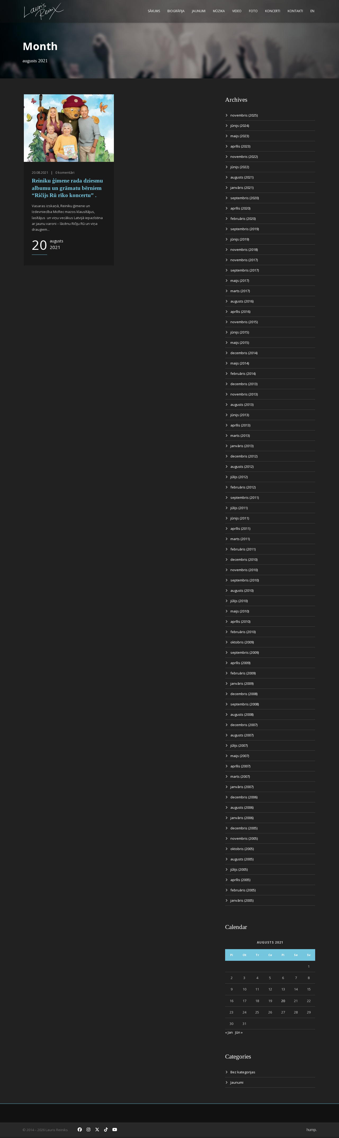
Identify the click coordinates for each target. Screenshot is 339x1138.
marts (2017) (240, 290)
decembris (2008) (243, 693)
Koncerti (272, 11)
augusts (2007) (241, 735)
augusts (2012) (241, 466)
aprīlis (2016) (240, 311)
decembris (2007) (243, 724)
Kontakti (295, 11)
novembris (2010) (244, 569)
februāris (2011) (243, 549)
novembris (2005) (244, 838)
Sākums (154, 11)
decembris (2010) (243, 559)
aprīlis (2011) (240, 528)
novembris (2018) (244, 249)
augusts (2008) (241, 714)
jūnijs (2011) (239, 518)
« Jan (229, 1032)
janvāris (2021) (241, 187)
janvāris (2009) (241, 683)
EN (312, 11)
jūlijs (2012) (239, 476)
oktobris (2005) (242, 848)
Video (237, 11)
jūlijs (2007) (239, 745)
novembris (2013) (244, 394)
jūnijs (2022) (239, 167)
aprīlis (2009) (240, 662)
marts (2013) (240, 435)
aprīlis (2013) (240, 425)
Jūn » (239, 1032)
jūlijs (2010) (239, 600)
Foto (253, 11)
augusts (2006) (241, 807)
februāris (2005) (243, 890)
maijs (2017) (239, 280)
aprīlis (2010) (240, 621)
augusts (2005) (241, 859)
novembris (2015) (244, 321)
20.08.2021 (40, 172)
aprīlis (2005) (240, 879)
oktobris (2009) (242, 642)
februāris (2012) (243, 487)
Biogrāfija (176, 11)
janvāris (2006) (241, 817)
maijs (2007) (239, 755)
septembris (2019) (244, 228)
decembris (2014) (243, 352)
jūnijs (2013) (239, 414)
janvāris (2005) (241, 900)
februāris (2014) (243, 373)
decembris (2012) (243, 456)
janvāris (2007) (241, 786)
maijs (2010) (239, 611)
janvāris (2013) (241, 445)
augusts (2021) (241, 177)
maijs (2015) (239, 342)
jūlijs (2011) (239, 507)
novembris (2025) (244, 115)
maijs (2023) (239, 136)
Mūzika (219, 11)
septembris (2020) (244, 197)
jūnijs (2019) (239, 239)
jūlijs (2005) (239, 869)
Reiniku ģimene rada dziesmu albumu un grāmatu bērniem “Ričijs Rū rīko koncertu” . (67, 187)
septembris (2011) (244, 497)
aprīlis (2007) (240, 766)
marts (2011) (240, 538)
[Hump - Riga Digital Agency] (311, 1129)
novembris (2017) (244, 259)
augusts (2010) (241, 590)
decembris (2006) (243, 797)
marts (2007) (240, 776)
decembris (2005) (243, 828)
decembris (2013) (243, 383)
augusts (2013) (241, 404)
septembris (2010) (244, 580)
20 (283, 1000)
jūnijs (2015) (239, 332)
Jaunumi (199, 11)
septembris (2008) (244, 704)
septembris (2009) (244, 652)
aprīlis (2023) (240, 146)
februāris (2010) (243, 631)
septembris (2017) (244, 270)
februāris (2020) (243, 218)
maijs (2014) (239, 363)
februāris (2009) (243, 673)
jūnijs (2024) (239, 125)
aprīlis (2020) (240, 208)
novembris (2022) (244, 156)
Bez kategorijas (242, 1072)
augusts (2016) (241, 301)
